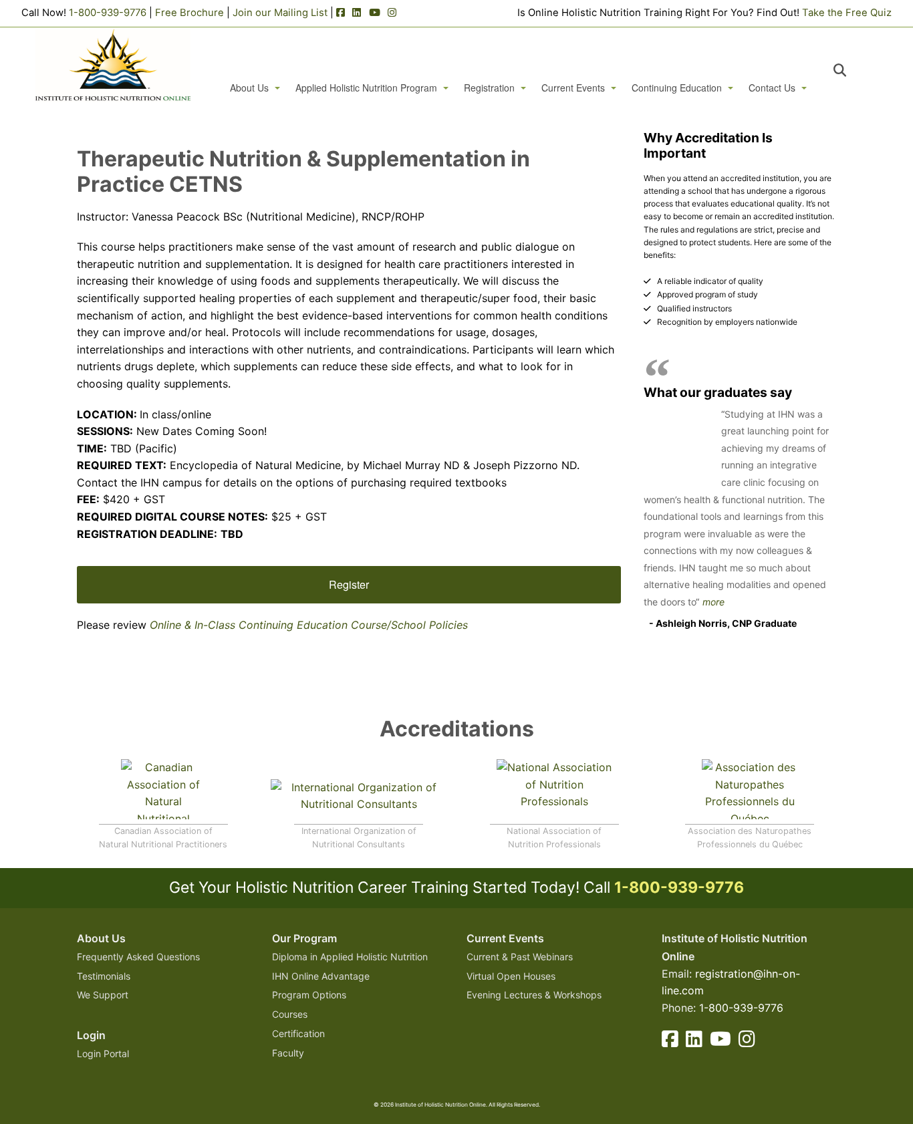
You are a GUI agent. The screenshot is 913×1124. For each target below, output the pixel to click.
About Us (249, 88)
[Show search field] (851, 70)
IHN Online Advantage (321, 976)
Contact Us (772, 88)
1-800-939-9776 (107, 13)
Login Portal (103, 1053)
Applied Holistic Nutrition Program (366, 88)
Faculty (288, 1053)
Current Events (573, 88)
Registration (489, 88)
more (713, 601)
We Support (102, 994)
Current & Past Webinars (520, 956)
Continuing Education (677, 88)
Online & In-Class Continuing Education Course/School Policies (309, 624)
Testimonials (103, 976)
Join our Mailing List (280, 13)
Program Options (309, 994)
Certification (298, 1033)
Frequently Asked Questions (138, 956)
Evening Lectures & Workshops (534, 994)
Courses (289, 1014)
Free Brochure (189, 13)
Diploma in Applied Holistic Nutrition (350, 956)
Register (349, 584)
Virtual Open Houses (511, 976)
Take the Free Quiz (847, 13)
